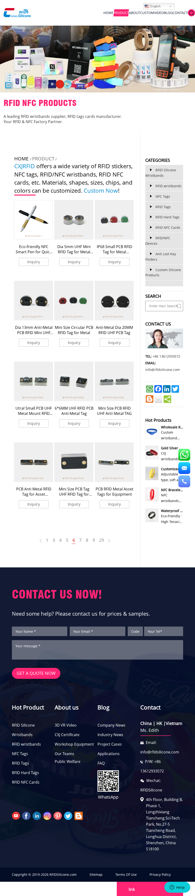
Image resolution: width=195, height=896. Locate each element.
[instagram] (48, 815)
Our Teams (64, 753)
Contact (150, 707)
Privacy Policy (160, 874)
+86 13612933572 (166, 356)
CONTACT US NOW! (57, 594)
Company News (111, 725)
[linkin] (37, 815)
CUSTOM (147, 12)
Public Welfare (67, 761)
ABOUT (134, 12)
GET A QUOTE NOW (36, 673)
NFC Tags (20, 753)
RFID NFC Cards (25, 782)
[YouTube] (16, 815)
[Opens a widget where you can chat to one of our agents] (177, 888)
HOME (108, 12)
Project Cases (110, 744)
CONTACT (180, 12)
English (155, 6)
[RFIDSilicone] (15, 13)
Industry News (110, 734)
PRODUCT (121, 12)
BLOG (168, 12)
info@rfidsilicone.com (162, 369)
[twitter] (68, 815)
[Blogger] (79, 815)
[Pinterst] (58, 815)
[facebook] (27, 815)
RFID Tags (20, 763)
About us (66, 707)
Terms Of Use (126, 874)
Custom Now (101, 190)
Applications (109, 753)
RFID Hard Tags (25, 772)
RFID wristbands (26, 744)
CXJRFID (24, 166)
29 (101, 540)
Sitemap (95, 874)
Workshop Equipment (74, 744)
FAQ (101, 763)
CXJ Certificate (67, 734)
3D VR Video (66, 725)
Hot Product (28, 707)
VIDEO (159, 12)
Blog (103, 707)
